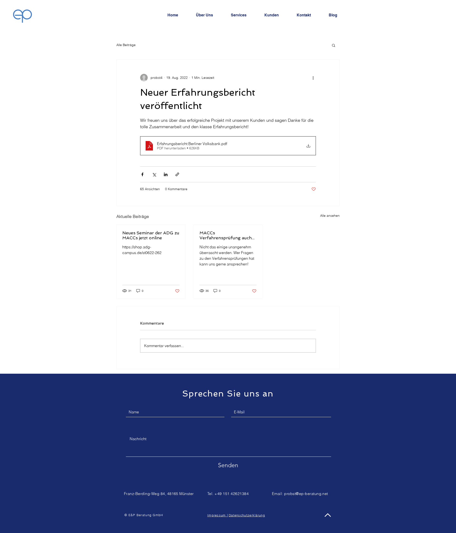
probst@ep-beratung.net (306, 493)
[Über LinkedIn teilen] (165, 174)
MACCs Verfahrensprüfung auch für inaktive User (226, 235)
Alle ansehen (330, 215)
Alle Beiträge (126, 45)
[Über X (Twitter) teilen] (154, 174)
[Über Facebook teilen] (142, 174)
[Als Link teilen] (177, 174)
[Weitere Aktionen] (313, 77)
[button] (333, 45)
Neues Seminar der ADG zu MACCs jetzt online (150, 235)
